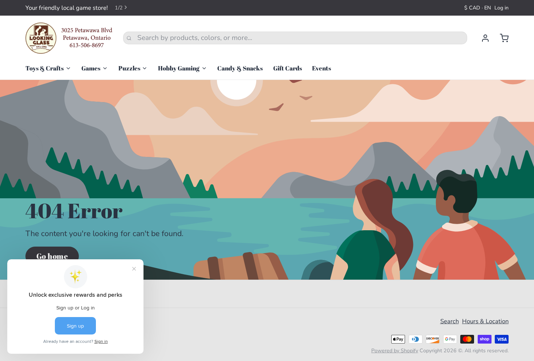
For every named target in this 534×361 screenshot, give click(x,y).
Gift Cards (287, 68)
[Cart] (501, 38)
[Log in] (482, 38)
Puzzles (129, 68)
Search (449, 321)
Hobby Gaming (178, 68)
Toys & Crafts (44, 68)
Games (90, 68)
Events (321, 68)
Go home (52, 256)
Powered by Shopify (394, 350)
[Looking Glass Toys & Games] (69, 38)
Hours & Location (485, 321)
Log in (501, 7)
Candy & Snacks (240, 68)
